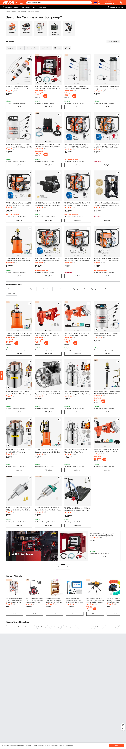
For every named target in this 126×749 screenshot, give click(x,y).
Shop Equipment (22, 11)
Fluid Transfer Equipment (33, 11)
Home (7, 11)
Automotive (13, 11)
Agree (116, 745)
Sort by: (110, 41)
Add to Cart (19, 107)
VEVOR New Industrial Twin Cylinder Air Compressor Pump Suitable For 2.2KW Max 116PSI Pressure (47, 394)
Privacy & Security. (69, 745)
